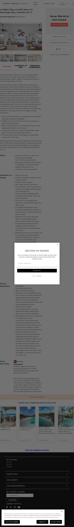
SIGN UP (37, 270)
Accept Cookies (56, 522)
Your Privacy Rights (12, 522)
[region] (33, 517)
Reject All (42, 522)
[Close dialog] (57, 245)
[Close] (62, 511)
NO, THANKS (37, 276)
